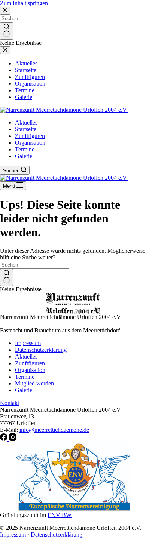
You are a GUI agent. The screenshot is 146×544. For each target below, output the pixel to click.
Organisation (30, 142)
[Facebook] (4, 439)
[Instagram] (12, 439)
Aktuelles (26, 122)
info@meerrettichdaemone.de (54, 430)
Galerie (23, 156)
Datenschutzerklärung (41, 350)
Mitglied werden (34, 383)
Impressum (28, 343)
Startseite (25, 129)
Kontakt (9, 403)
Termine (24, 149)
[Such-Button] (6, 277)
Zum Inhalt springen (24, 3)
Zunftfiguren (30, 136)
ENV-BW (60, 515)
